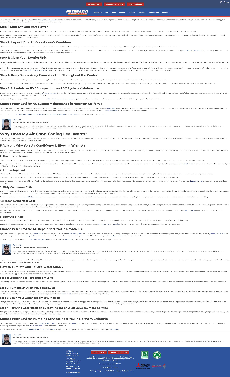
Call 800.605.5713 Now (114, 4)
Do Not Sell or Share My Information (119, 371)
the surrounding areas (47, 323)
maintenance (38, 234)
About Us (165, 12)
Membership (154, 12)
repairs (71, 99)
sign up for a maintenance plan (108, 224)
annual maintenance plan (55, 114)
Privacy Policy (95, 371)
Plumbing (98, 12)
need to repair (190, 210)
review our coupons (35, 326)
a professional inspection (48, 93)
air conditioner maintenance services (29, 114)
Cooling (132, 12)
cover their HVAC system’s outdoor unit (43, 20)
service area (110, 108)
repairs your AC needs (218, 234)
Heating (122, 12)
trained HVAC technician (31, 197)
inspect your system (197, 181)
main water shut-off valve (66, 294)
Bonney (74, 323)
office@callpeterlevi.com (110, 367)
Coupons (142, 12)
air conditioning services (39, 239)
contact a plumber (87, 304)
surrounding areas (74, 234)
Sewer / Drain (110, 12)
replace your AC (29, 236)
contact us (74, 114)
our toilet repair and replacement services (40, 329)
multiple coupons (116, 236)
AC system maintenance (56, 99)
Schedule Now (93, 4)
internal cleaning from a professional (37, 70)
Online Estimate (135, 4)
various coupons (111, 111)
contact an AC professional (192, 50)
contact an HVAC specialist (186, 164)
